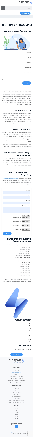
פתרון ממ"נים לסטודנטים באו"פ (16, 378)
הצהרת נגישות (16, 412)
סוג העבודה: (28, 67)
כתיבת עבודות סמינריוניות (16, 372)
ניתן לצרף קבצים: (25, 215)
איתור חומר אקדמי (16, 392)
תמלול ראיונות (16, 390)
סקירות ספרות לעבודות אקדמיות (16, 382)
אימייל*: (28, 200)
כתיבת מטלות (16, 370)
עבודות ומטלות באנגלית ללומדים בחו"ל (16, 380)
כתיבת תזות (16, 374)
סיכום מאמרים (16, 388)
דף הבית (29, 17)
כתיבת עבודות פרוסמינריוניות (16, 376)
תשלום (16, 416)
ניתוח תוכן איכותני (16, 398)
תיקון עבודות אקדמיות (16, 396)
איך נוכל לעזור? (26, 206)
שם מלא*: (27, 190)
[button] (17, 13)
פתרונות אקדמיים (16, 394)
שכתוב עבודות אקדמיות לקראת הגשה (16, 402)
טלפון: (28, 195)
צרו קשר (16, 414)
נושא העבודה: (27, 73)
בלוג (16, 410)
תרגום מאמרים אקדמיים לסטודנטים (16, 400)
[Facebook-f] (16, 426)
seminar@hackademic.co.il (11, 178)
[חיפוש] (3, 8)
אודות (16, 418)
